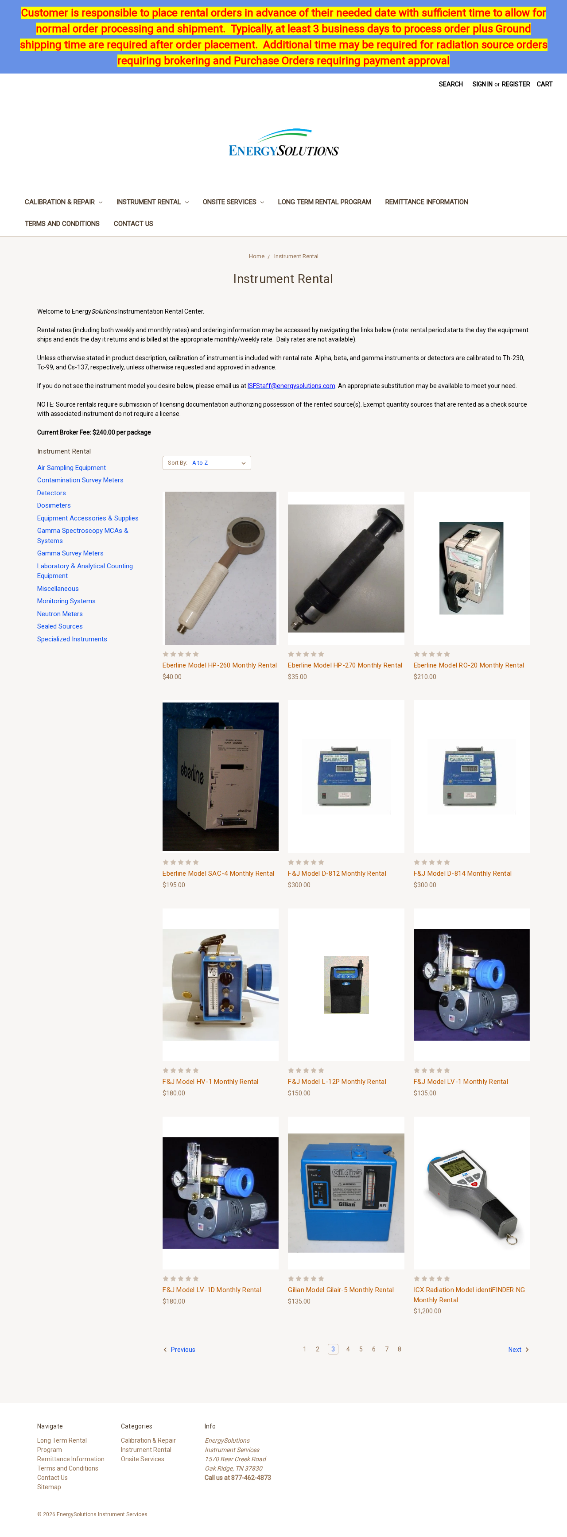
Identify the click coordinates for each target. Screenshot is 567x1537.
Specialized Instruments (72, 639)
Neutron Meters (60, 614)
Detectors (51, 493)
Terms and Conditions (62, 224)
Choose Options (220, 576)
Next (516, 1349)
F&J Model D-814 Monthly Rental (463, 873)
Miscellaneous (58, 589)
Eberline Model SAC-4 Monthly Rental (218, 873)
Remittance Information (426, 202)
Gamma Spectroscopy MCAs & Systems (82, 536)
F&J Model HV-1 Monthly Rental (210, 1082)
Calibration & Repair (61, 202)
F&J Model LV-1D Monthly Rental (212, 1290)
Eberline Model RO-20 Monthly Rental (469, 665)
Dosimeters (54, 505)
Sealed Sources (60, 626)
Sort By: (177, 462)
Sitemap (49, 1486)
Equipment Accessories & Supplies (88, 518)
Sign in (483, 84)
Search (451, 84)
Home (256, 256)
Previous (182, 1349)
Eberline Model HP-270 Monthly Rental (345, 665)
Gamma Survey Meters (70, 553)
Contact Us (133, 224)
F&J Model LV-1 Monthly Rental (461, 1082)
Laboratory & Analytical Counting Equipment (85, 571)
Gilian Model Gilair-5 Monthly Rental (341, 1290)
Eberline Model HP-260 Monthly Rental (220, 665)
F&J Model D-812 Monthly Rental (337, 873)
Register (516, 84)
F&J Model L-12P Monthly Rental (337, 1082)
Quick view (220, 560)
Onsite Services (230, 202)
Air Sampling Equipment (71, 468)
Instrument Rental (150, 202)
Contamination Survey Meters (80, 480)
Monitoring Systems (66, 601)
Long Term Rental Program (324, 202)
